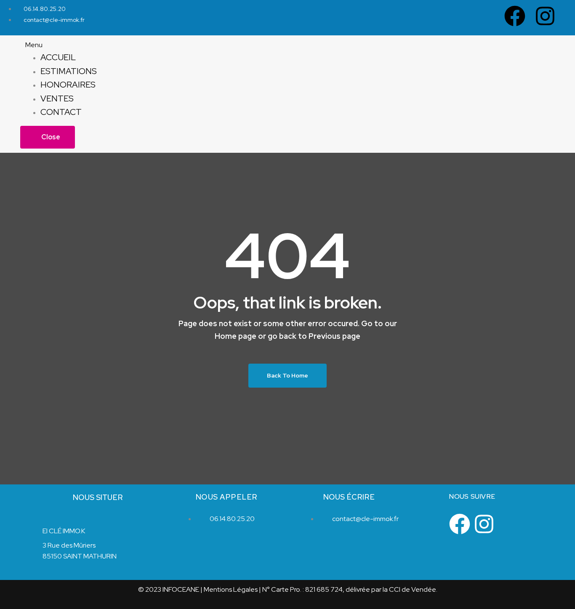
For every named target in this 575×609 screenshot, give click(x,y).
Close (50, 137)
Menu (34, 44)
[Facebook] (514, 16)
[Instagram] (545, 16)
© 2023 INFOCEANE (168, 589)
